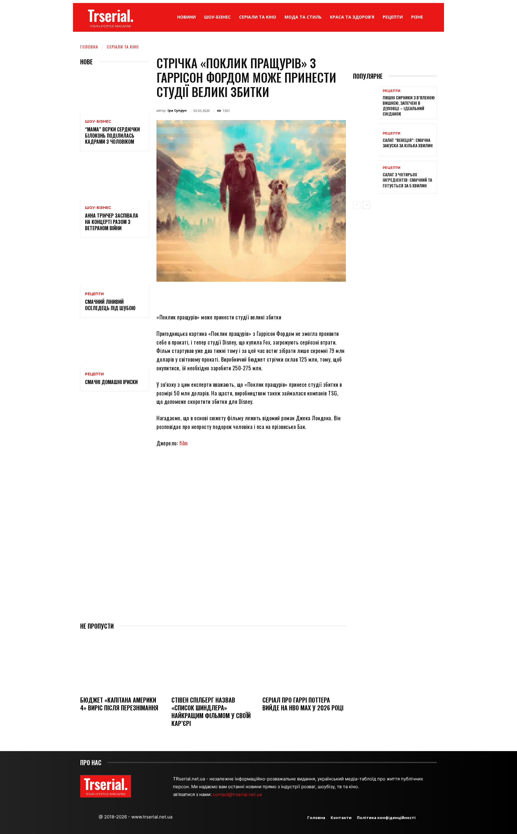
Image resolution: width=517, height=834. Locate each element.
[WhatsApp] (250, 295)
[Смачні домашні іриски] (114, 345)
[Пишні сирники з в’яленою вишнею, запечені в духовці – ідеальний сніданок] (365, 103)
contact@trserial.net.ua (238, 794)
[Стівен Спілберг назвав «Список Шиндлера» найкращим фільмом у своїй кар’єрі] (213, 663)
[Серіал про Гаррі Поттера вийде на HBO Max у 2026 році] (304, 663)
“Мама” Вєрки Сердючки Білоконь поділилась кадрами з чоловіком (112, 135)
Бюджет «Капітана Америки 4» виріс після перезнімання (119, 703)
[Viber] (291, 295)
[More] (305, 295)
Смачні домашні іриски (111, 382)
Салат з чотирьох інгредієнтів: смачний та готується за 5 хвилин (407, 179)
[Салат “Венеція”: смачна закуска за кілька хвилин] (365, 140)
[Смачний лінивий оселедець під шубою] (114, 265)
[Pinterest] (236, 295)
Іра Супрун (177, 110)
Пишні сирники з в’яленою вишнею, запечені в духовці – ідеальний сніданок (409, 105)
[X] (222, 295)
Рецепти (94, 294)
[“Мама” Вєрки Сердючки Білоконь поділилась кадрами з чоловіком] (114, 93)
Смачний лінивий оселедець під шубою (110, 305)
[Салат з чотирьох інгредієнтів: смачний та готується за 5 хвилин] (365, 177)
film (183, 443)
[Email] (263, 295)
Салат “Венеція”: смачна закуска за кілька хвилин (408, 142)
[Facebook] (208, 295)
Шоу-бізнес (98, 121)
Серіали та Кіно (123, 46)
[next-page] (366, 205)
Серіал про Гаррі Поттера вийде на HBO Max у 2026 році (302, 703)
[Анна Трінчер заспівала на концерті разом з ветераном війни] (114, 179)
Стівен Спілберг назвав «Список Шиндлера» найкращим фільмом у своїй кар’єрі (211, 711)
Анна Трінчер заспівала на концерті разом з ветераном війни (111, 222)
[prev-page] (357, 205)
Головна (89, 46)
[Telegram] (277, 295)
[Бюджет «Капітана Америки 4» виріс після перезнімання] (122, 663)
